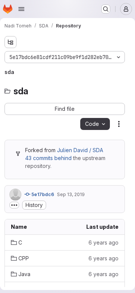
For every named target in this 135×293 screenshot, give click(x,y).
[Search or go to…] (105, 9)
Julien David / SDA (80, 150)
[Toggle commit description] (14, 205)
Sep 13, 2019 (71, 194)
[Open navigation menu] (21, 9)
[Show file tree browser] (10, 42)
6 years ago (103, 242)
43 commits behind (48, 158)
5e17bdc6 (42, 194)
